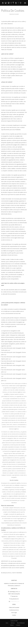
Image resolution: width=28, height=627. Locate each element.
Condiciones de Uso (14, 610)
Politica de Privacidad (14, 607)
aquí (9, 350)
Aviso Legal (14, 612)
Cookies (14, 615)
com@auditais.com (14, 601)
